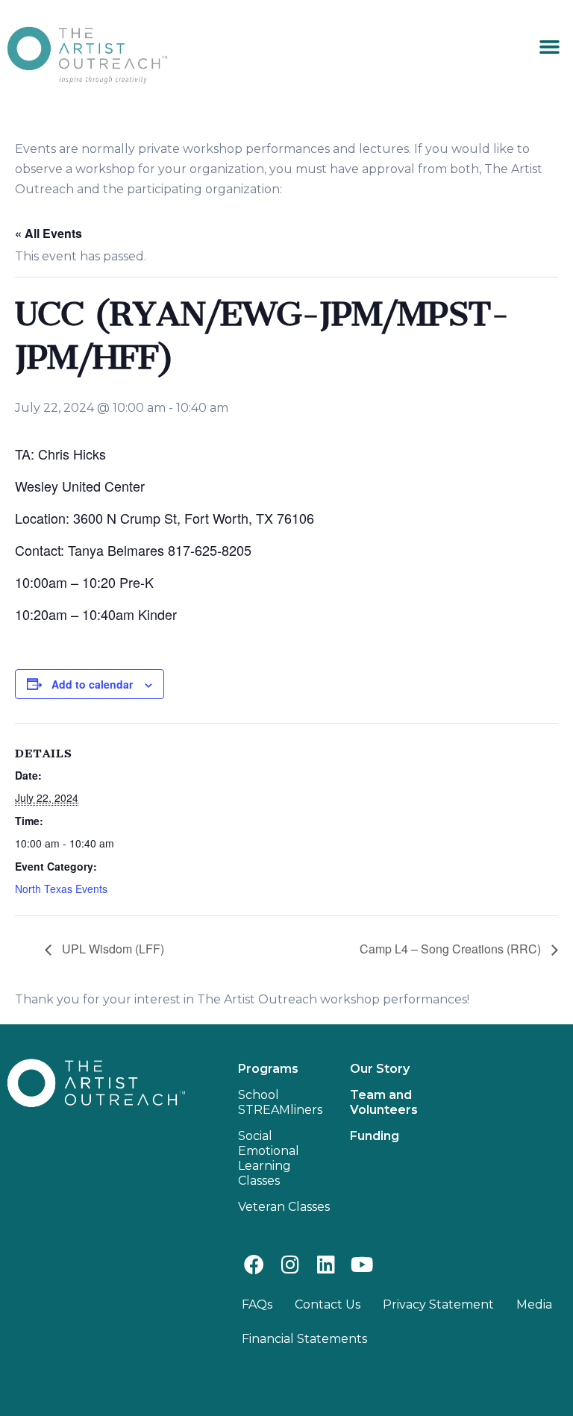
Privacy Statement (438, 1304)
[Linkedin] (326, 1264)
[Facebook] (254, 1264)
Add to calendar (92, 684)
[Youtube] (362, 1264)
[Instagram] (290, 1264)
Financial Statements (304, 1339)
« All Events (48, 233)
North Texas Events (61, 888)
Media (534, 1304)
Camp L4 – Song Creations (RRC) (452, 948)
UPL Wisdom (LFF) (111, 948)
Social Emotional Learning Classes (268, 1158)
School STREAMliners (280, 1102)
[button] (549, 47)
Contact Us (327, 1304)
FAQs (257, 1304)
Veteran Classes (284, 1207)
